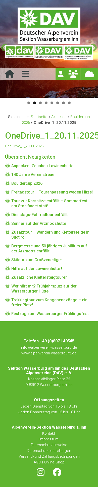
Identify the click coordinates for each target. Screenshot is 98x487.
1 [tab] (28, 103)
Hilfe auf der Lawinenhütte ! (36, 268)
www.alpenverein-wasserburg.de (49, 353)
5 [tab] (52, 103)
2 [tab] (34, 103)
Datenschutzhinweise (49, 445)
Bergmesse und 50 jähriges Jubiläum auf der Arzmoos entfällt (49, 248)
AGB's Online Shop (49, 462)
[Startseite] (9, 75)
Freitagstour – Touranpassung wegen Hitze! (52, 192)
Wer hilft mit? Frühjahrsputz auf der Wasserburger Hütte (44, 289)
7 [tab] (63, 103)
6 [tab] (57, 103)
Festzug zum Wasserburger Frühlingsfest (50, 313)
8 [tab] (69, 103)
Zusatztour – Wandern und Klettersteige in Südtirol (50, 235)
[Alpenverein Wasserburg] (49, 42)
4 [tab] (46, 103)
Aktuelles (59, 117)
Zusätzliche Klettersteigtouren (39, 277)
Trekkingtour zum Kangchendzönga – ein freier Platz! (49, 302)
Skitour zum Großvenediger (36, 259)
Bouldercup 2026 (26, 183)
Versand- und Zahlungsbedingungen (49, 456)
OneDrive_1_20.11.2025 (24, 146)
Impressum (49, 439)
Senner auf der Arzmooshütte (38, 223)
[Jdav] (19, 52)
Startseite (39, 117)
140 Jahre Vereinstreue (32, 174)
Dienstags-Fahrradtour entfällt (39, 214)
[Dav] (49, 52)
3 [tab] (40, 103)
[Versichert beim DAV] (78, 52)
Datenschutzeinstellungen (49, 450)
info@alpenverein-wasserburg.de (49, 347)
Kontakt (49, 433)
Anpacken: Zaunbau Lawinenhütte (42, 165)
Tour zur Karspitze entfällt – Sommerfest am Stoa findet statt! (49, 203)
